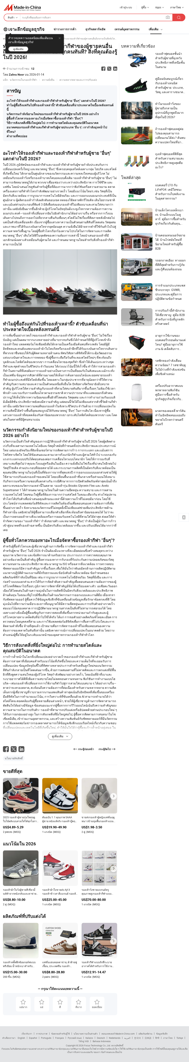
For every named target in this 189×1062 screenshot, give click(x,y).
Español (33, 1037)
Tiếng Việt (83, 1041)
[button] (168, 17)
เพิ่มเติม (154, 29)
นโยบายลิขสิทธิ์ (14, 758)
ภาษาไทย (168, 1037)
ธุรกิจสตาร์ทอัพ (95, 29)
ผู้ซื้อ (143, 7)
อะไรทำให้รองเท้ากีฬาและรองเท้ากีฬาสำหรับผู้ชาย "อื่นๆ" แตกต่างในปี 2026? (56, 101)
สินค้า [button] (11, 17)
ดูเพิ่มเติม (18, 49)
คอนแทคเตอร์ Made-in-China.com (118, 1033)
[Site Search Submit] (178, 17)
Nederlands (114, 1037)
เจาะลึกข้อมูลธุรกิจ (26, 29)
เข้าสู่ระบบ (126, 7)
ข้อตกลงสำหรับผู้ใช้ (60, 1033)
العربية (127, 1037)
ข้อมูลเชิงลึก (162, 1033)
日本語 (148, 1037)
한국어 (137, 1037)
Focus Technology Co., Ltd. (97, 1045)
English (21, 1037)
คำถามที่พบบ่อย (17, 136)
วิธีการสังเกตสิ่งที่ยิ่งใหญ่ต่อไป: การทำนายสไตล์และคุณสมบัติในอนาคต (52, 123)
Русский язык (75, 1037)
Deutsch (101, 1037)
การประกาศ (41, 1033)
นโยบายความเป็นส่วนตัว (86, 1033)
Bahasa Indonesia (102, 1041)
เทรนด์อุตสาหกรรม (127, 29)
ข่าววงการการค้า (65, 29)
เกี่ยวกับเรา (27, 1033)
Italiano (89, 1037)
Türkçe (179, 1037)
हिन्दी (157, 1037)
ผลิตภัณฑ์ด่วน (145, 1033)
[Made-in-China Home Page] (22, 7)
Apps (158, 7)
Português (46, 1037)
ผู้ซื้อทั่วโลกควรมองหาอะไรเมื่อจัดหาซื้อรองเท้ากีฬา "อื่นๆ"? (45, 118)
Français (59, 1037)
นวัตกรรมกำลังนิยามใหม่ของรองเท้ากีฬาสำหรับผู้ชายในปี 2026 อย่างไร (53, 114)
